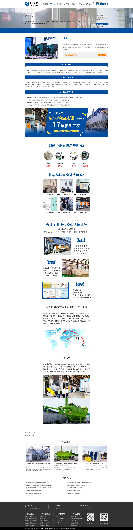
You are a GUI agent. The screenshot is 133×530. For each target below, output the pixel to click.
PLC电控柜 (32, 433)
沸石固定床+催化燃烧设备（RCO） (31, 518)
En (94, 4)
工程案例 (59, 4)
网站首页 (45, 4)
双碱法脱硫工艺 (59, 520)
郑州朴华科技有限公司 (66, 528)
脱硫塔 (57, 523)
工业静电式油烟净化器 (30, 525)
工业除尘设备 (100, 17)
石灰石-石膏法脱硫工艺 (61, 518)
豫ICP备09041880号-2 (50, 528)
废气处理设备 (100, 15)
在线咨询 (102, 55)
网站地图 (73, 528)
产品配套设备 (100, 24)
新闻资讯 (81, 4)
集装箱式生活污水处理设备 (77, 516)
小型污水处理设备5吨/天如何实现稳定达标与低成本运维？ (38, 482)
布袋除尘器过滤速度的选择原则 (74, 490)
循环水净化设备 (74, 525)
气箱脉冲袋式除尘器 (44, 525)
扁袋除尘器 (42, 518)
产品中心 (52, 4)
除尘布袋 (31, 436)
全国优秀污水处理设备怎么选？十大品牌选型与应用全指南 (39, 485)
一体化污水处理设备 (75, 520)
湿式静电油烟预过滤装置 (30, 523)
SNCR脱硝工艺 (59, 522)
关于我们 (66, 4)
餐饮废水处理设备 (75, 522)
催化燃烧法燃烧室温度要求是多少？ (34, 490)
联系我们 (88, 4)
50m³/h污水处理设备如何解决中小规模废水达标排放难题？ (80, 482)
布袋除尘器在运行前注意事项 (73, 493)
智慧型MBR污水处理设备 (76, 518)
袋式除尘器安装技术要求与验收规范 (34, 493)
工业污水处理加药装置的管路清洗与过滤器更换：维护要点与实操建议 (41, 487)
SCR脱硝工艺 (58, 516)
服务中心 (73, 4)
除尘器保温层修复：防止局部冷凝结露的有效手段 (77, 485)
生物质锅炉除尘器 (44, 523)
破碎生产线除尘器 (44, 520)
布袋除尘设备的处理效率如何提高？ (75, 487)
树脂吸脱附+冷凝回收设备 (30, 520)
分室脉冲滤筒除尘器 (44, 522)
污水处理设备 (100, 22)
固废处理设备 (100, 26)
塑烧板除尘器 (43, 516)
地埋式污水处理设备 (75, 523)
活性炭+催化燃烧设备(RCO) (31, 516)
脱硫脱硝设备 (100, 19)
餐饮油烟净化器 (28, 522)
